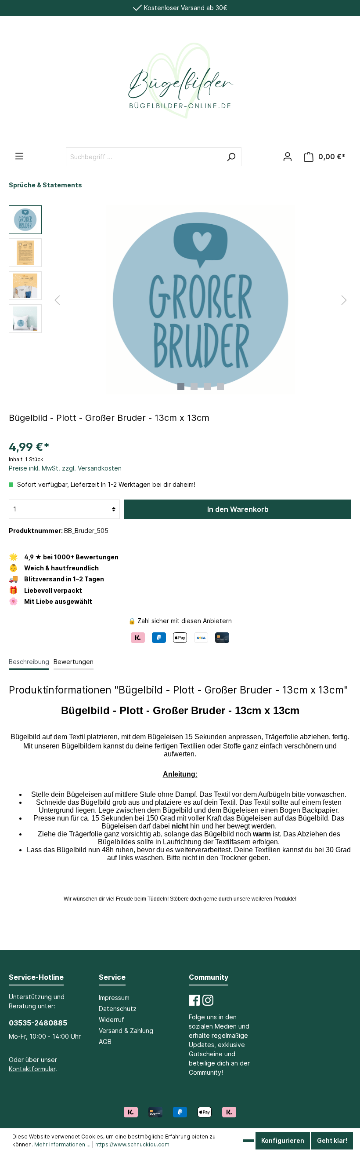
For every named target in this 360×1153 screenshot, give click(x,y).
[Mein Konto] (287, 156)
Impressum (114, 997)
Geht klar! (332, 1140)
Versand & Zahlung (126, 1030)
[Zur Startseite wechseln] (180, 85)
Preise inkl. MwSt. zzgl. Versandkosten (65, 468)
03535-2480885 (38, 1022)
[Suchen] (231, 157)
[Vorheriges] (57, 300)
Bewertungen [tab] (74, 661)
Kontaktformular (32, 1069)
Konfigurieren (282, 1140)
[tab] (29, 661)
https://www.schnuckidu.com (132, 1144)
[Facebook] (194, 1000)
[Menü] (19, 156)
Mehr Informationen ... (62, 1144)
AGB (105, 1041)
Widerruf (111, 1019)
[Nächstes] (344, 300)
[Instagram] (207, 1000)
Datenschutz (118, 1008)
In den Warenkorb (238, 509)
